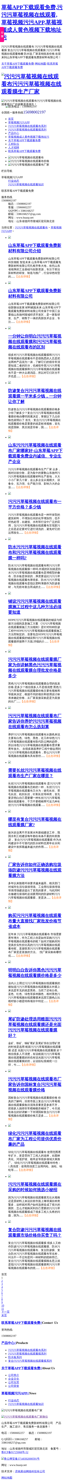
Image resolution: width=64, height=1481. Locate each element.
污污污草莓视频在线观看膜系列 (27, 129)
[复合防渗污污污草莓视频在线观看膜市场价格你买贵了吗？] (9, 1221)
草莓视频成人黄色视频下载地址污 (28, 136)
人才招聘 (13, 147)
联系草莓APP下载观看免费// (21, 1322)
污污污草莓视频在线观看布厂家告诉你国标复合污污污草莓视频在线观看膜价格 (34, 1084)
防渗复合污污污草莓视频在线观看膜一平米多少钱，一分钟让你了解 (34, 396)
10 (2, 1305)
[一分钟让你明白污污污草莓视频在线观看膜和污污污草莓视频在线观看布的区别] (9, 328)
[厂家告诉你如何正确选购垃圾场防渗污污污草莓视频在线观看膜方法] (9, 856)
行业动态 (13, 180)
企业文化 (13, 1378)
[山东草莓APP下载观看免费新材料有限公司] (9, 283)
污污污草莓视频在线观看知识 (26, 184)
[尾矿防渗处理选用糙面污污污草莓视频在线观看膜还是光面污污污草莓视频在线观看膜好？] (9, 1011)
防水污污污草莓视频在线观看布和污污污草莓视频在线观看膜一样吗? (34, 552)
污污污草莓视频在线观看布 (31, 227)
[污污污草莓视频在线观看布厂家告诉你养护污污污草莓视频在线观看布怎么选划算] (9, 707)
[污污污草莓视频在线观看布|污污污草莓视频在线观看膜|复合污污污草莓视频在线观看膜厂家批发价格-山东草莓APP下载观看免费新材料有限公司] (32, 91)
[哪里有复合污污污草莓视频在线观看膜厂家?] (9, 811)
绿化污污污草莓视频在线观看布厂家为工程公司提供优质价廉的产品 (34, 1138)
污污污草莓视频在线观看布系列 (27, 126)
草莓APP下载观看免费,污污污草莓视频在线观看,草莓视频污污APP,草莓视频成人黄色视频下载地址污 (32, 22)
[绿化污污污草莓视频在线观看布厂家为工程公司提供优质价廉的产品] (9, 1125)
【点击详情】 (23, 276)
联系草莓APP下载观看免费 (24, 151)
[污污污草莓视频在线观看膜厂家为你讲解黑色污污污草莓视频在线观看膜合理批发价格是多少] (9, 651)
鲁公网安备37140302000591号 (22, 1458)
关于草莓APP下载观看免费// (21, 1368)
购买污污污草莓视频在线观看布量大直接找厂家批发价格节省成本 (34, 921)
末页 (4, 1315)
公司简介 (13, 1375)
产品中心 (13, 133)
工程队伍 (13, 143)
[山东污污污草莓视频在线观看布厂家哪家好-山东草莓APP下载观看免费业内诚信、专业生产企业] (9, 437)
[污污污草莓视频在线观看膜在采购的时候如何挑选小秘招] (9, 1176)
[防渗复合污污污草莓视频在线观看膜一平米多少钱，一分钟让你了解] (9, 382)
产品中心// (8, 1343)
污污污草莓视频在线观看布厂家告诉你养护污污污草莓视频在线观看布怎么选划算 (34, 721)
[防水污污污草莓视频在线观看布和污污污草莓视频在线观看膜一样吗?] (9, 539)
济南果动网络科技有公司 (30, 1471)
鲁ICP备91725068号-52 (14, 1452)
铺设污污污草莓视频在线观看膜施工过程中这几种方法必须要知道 (34, 606)
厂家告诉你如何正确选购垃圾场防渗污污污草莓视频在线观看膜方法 (34, 870)
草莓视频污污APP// (15, 1393)
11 (2, 1308)
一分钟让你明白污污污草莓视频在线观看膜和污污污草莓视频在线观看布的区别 (34, 341)
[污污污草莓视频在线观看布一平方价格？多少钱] (9, 493)
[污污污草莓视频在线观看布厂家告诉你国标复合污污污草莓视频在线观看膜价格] (9, 1071)
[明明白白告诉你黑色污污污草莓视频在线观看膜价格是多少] (9, 962)
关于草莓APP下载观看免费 (17, 63)
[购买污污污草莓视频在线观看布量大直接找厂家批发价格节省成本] (9, 907)
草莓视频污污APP (19, 122)
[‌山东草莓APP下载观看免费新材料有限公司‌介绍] (9, 237)
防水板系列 (15, 1357)
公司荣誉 (13, 1385)
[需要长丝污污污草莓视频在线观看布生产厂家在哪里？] (9, 762)
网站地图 (40, 63)
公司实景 (13, 1382)
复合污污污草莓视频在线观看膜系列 (30, 1360)
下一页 (5, 1311)
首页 (11, 118)
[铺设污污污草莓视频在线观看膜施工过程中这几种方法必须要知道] (9, 593)
